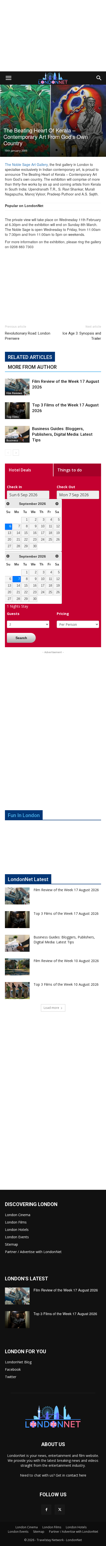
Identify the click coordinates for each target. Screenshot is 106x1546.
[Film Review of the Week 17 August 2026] (17, 387)
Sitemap (11, 1244)
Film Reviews (14, 393)
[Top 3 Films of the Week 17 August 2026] (17, 410)
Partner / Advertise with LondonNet (33, 1251)
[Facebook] (46, 1509)
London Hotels (17, 1229)
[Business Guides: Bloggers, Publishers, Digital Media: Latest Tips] (17, 434)
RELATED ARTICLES (30, 357)
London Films (16, 1222)
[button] (8, 78)
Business (12, 440)
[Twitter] (60, 1509)
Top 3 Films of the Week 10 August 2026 (66, 984)
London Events (17, 1237)
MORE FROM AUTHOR (32, 367)
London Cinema (17, 1214)
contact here (76, 1475)
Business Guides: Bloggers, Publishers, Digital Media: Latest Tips (62, 434)
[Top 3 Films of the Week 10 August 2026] (17, 990)
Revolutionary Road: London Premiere (27, 336)
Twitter (10, 1376)
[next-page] (16, 453)
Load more (51, 1008)
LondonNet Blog (18, 1362)
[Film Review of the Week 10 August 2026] (17, 966)
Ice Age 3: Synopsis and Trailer (81, 336)
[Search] (99, 78)
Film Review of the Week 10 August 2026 (66, 960)
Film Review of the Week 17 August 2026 (66, 889)
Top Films (12, 417)
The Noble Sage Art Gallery (26, 164)
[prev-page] (8, 453)
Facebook (13, 1369)
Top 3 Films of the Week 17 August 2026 (66, 913)
